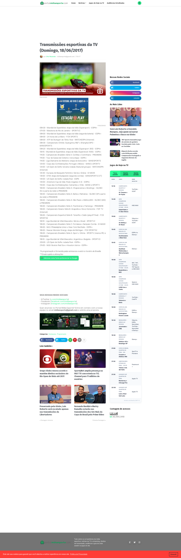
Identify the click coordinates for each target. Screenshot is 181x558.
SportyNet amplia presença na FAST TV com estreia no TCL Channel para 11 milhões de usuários (88, 375)
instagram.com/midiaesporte (64, 303)
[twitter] (134, 542)
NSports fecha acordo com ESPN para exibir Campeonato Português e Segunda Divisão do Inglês (131, 155)
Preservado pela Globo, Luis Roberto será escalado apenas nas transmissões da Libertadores (54, 410)
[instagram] (139, 542)
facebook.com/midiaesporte (63, 301)
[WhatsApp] (70, 340)
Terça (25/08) (115, 173)
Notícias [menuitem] (82, 3)
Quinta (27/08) (136, 173)
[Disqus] (73, 447)
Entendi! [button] (174, 554)
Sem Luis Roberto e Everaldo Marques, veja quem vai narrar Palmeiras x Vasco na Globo (124, 132)
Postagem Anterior (47, 420)
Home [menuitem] (73, 3)
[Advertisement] (73, 25)
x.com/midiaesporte (59, 299)
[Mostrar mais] (84, 340)
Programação (61, 334)
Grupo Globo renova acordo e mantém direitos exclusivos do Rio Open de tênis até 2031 (54, 374)
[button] (139, 3)
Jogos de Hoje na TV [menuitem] (96, 3)
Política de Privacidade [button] (78, 554)
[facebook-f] (130, 542)
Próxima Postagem (99, 420)
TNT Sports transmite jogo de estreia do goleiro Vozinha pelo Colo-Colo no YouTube (131, 143)
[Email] (79, 340)
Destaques (52, 334)
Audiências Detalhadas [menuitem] (115, 3)
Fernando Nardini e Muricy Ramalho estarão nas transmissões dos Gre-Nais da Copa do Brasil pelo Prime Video (89, 410)
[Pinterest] (75, 340)
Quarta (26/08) (125, 173)
